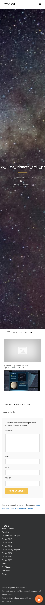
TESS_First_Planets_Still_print (17, 403)
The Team (6, 571)
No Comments (23, 184)
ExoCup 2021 (7, 557)
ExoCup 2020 (7, 553)
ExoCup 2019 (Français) (11, 550)
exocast (9, 4)
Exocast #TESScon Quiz (11, 536)
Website (8, 478)
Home (4, 564)
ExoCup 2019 (7, 546)
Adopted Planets (8, 529)
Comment (9, 431)
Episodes (5, 532)
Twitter (4, 574)
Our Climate (6, 567)
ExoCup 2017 (7, 539)
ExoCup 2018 (7, 543)
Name (7, 456)
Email (7, 467)
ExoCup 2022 (7, 560)
